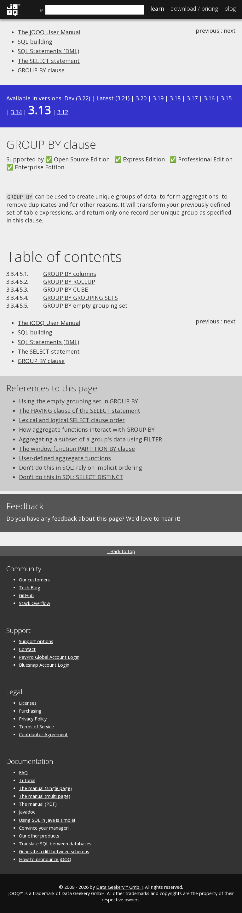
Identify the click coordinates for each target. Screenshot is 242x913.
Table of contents (64, 256)
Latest (105, 98)
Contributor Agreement (43, 734)
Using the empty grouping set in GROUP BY (78, 401)
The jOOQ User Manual (49, 32)
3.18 (175, 98)
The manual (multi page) (44, 796)
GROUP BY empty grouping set (85, 305)
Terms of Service (36, 727)
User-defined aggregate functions (65, 458)
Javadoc (27, 812)
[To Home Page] (13, 15)
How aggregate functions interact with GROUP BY (87, 429)
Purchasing (30, 711)
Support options (36, 641)
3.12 (62, 112)
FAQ (23, 773)
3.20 (141, 98)
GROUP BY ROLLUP (69, 281)
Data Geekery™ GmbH (119, 887)
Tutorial (27, 780)
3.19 (158, 98)
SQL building (35, 41)
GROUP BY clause (41, 70)
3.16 (209, 98)
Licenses (28, 703)
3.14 (16, 112)
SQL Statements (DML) (48, 51)
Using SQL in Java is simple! (47, 820)
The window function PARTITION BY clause (77, 448)
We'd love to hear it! (153, 518)
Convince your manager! (44, 828)
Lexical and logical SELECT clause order (72, 420)
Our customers (34, 580)
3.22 (83, 98)
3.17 (192, 98)
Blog (230, 8)
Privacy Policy (33, 719)
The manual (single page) (45, 788)
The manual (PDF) (38, 804)
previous (207, 30)
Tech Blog (29, 588)
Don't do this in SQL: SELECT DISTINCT (71, 477)
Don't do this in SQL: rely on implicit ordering (80, 467)
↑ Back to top (121, 551)
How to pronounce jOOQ (45, 859)
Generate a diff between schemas (54, 851)
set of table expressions (39, 212)
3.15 (226, 98)
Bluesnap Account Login (44, 665)
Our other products (39, 836)
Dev (69, 98)
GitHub (26, 595)
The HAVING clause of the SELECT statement (79, 410)
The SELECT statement (49, 60)
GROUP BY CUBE (65, 289)
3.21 (122, 98)
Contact (27, 649)
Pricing (194, 8)
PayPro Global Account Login (49, 657)
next (230, 30)
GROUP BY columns (69, 273)
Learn (157, 8)
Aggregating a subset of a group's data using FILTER (90, 439)
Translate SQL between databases (55, 844)
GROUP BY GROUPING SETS (80, 297)
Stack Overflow (34, 603)
